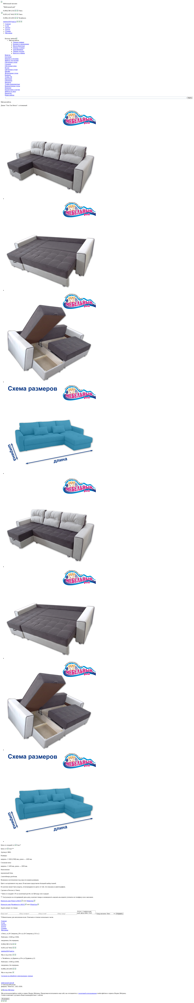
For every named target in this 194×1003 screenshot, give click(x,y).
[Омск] (19, 21)
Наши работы (9, 95)
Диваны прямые (18, 42)
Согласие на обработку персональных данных (17, 976)
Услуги (7, 29)
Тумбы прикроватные (12, 84)
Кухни (7, 68)
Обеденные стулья (11, 69)
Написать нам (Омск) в (11, 901)
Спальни (8, 64)
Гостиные (8, 57)
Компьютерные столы (12, 86)
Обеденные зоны (11, 66)
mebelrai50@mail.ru (9, 21)
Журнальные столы (11, 73)
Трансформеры (18, 49)
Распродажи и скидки (12, 89)
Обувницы (8, 80)
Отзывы (8, 31)
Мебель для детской (11, 60)
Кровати (8, 75)
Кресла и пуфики (19, 53)
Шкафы (7, 71)
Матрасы (8, 82)
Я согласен (5, 999)
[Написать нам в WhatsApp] (17, 11)
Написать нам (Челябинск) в (13, 904)
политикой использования (87, 993)
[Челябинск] (21, 21)
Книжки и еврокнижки (21, 44)
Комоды (7, 55)
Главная (8, 24)
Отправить (119, 913)
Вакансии (8, 93)
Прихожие (8, 79)
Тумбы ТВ (8, 77)
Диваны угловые (19, 48)
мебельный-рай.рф (7, 983)
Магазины (8, 33)
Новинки (8, 88)
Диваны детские (18, 51)
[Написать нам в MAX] (15, 11)
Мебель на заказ (10, 91)
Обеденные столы (11, 62)
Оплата (7, 27)
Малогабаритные (19, 46)
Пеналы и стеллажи (11, 58)
